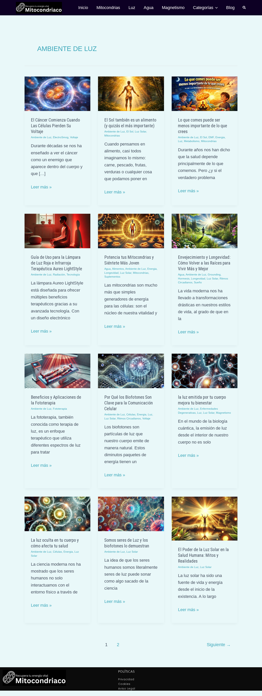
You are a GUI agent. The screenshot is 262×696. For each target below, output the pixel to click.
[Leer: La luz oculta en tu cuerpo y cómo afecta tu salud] (57, 513)
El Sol (129, 131)
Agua (148, 7)
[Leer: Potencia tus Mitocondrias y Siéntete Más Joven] (131, 230)
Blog (230, 7)
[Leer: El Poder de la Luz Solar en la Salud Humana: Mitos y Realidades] (204, 518)
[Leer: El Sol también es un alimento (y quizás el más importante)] (131, 93)
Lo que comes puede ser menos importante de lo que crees (202, 126)
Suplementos (112, 276)
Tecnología (73, 274)
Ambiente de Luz (41, 137)
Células (130, 414)
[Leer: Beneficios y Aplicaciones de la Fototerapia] (57, 370)
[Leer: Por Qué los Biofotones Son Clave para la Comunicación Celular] (131, 370)
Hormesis (183, 278)
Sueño (198, 282)
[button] (215, 7)
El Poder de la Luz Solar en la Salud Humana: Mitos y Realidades (203, 555)
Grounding (214, 274)
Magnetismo (173, 7)
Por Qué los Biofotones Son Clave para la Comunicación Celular (128, 403)
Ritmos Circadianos (129, 418)
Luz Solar (140, 131)
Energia (220, 137)
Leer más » (41, 186)
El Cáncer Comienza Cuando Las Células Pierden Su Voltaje (55, 126)
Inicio (83, 7)
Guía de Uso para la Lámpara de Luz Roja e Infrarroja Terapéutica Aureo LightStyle (56, 263)
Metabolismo (191, 141)
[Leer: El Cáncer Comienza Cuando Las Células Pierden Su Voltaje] (57, 93)
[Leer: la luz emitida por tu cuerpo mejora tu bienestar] (204, 370)
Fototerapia (60, 408)
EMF (211, 137)
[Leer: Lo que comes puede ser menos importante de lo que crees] (204, 93)
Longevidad (111, 272)
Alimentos (118, 268)
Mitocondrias (108, 7)
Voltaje (74, 137)
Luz (132, 7)
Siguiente (219, 644)
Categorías (203, 7)
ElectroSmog (60, 137)
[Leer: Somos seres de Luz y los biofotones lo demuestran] (131, 513)
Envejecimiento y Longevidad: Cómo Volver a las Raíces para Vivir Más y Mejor (204, 263)
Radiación (59, 274)
